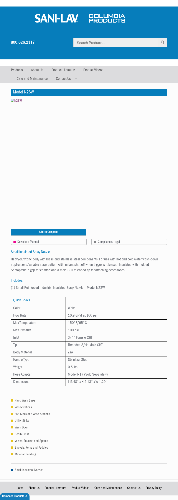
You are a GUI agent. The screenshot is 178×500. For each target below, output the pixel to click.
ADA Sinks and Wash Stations (32, 414)
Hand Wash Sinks (25, 401)
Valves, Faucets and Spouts (31, 441)
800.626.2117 (23, 43)
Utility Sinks (22, 421)
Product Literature (63, 70)
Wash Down (21, 428)
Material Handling (25, 454)
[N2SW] (89, 164)
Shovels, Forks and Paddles (31, 448)
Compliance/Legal (109, 242)
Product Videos (93, 70)
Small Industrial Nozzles (29, 470)
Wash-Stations (23, 407)
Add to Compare (48, 232)
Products (17, 70)
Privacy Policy (154, 488)
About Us (37, 70)
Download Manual (28, 242)
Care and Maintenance (32, 79)
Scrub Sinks (22, 434)
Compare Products (13, 496)
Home (19, 488)
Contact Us (63, 79)
